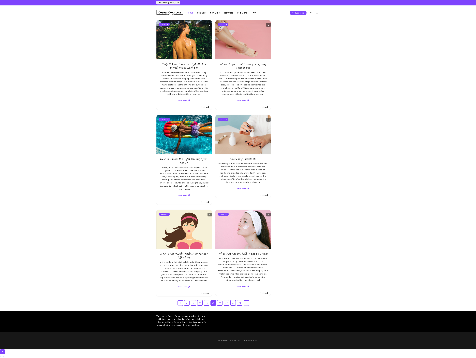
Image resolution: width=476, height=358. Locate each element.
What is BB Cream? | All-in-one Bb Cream (243, 253)
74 (200, 303)
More (253, 12)
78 (226, 303)
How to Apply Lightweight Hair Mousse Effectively (184, 255)
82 (239, 303)
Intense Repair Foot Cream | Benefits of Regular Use (243, 65)
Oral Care (242, 12)
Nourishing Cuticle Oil (242, 159)
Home (190, 12)
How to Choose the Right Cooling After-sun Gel (184, 160)
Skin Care (202, 12)
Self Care (215, 12)
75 (206, 303)
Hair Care (228, 12)
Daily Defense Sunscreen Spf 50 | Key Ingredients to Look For (184, 65)
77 (220, 303)
